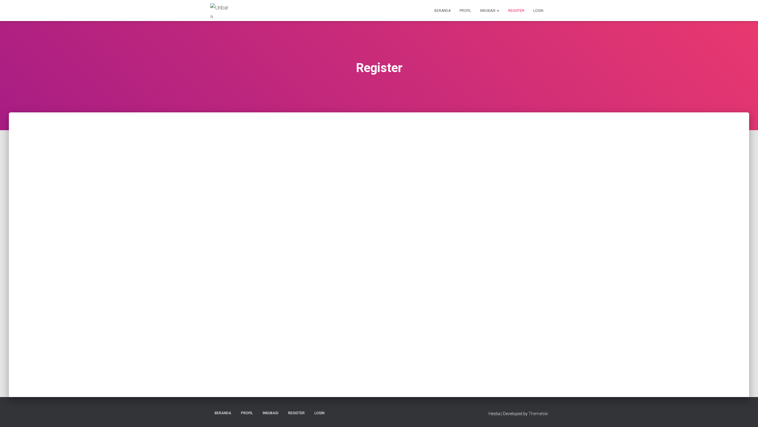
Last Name (279, 195)
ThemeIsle (538, 413)
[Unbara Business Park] (220, 10)
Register (516, 11)
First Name (279, 168)
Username (278, 141)
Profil (465, 11)
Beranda (442, 11)
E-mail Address (284, 222)
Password (278, 249)
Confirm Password (287, 276)
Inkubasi (488, 11)
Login (538, 11)
